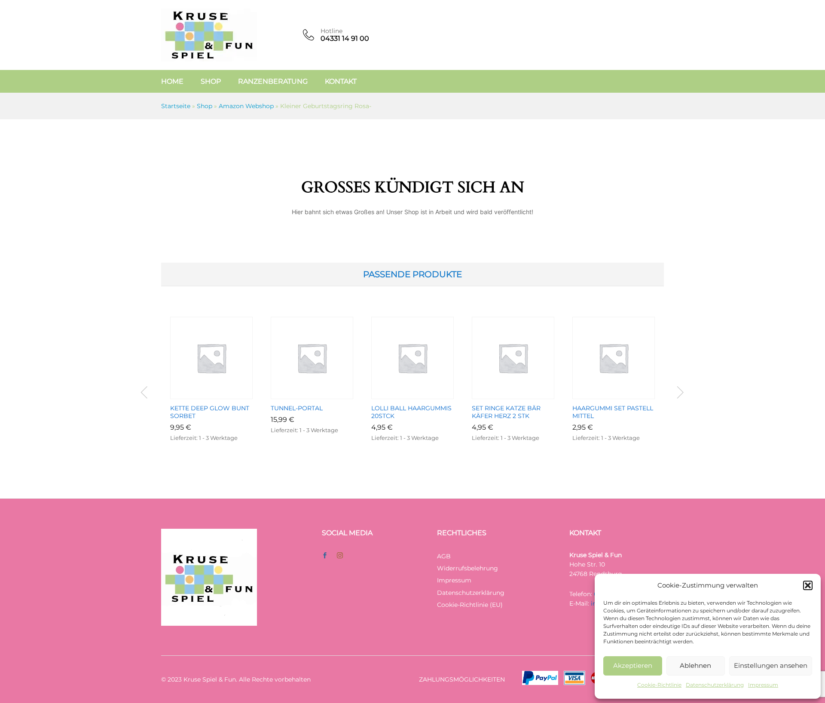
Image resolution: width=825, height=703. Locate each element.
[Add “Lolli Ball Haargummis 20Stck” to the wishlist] (422, 394)
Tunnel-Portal (297, 408)
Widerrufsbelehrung (467, 568)
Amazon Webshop (246, 106)
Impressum (763, 685)
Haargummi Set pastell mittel (612, 412)
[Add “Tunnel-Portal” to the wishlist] (322, 394)
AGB (444, 556)
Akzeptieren (632, 665)
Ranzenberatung (273, 81)
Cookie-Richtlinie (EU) (470, 605)
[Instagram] (340, 555)
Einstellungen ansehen (770, 665)
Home (172, 81)
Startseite (175, 106)
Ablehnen (695, 665)
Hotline (331, 31)
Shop (211, 81)
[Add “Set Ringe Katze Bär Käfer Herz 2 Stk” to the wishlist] (523, 394)
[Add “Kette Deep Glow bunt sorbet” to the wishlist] (221, 394)
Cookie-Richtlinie (659, 685)
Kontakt (341, 81)
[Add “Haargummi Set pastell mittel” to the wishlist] (623, 394)
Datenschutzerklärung (715, 685)
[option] (211, 392)
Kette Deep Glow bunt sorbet (209, 412)
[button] (808, 585)
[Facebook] (325, 556)
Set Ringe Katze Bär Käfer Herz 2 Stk (506, 412)
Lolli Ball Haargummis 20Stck (411, 412)
